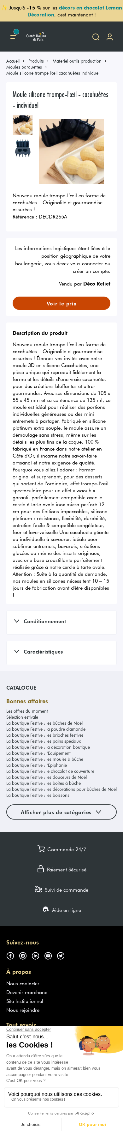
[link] (15, 61)
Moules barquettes (24, 67)
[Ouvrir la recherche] (96, 36)
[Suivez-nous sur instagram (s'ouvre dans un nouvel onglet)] (25, 954)
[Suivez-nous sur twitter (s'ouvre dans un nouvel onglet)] (63, 954)
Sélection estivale (22, 717)
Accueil (13, 61)
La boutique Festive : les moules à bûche (44, 759)
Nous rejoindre (22, 1009)
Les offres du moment (27, 711)
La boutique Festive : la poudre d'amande (45, 729)
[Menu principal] (13, 36)
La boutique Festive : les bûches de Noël (44, 723)
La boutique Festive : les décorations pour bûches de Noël (61, 789)
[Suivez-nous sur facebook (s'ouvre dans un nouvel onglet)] (12, 954)
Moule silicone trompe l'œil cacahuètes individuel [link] (52, 73)
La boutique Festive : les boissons (37, 795)
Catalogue (21, 687)
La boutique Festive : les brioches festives (45, 735)
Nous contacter (22, 983)
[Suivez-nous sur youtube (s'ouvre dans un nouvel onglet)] (50, 954)
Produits (36, 61)
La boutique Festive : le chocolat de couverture (50, 771)
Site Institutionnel (24, 1000)
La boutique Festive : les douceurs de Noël (46, 777)
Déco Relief (96, 283)
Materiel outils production (77, 61)
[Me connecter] (110, 36)
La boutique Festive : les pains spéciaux (43, 741)
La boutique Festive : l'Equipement (38, 753)
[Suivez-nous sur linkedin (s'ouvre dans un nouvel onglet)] (38, 954)
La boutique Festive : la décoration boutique (48, 747)
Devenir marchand (27, 991)
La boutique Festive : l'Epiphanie (36, 765)
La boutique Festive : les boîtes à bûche (43, 783)
